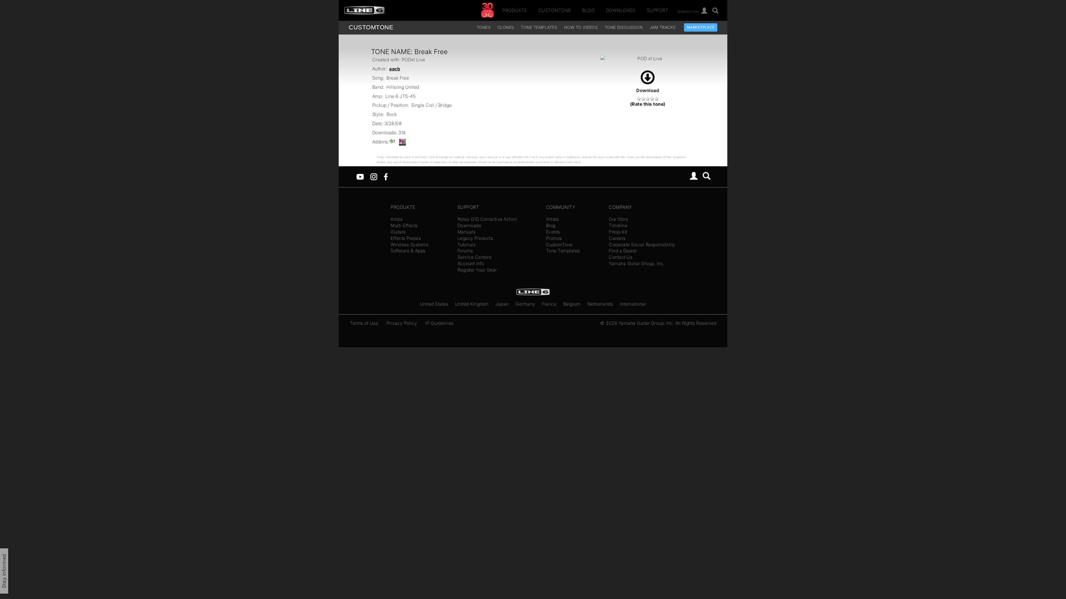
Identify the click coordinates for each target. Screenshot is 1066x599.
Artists (552, 219)
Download (647, 90)
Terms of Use (364, 323)
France (549, 304)
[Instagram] (373, 176)
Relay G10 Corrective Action (487, 219)
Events (553, 232)
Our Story (619, 219)
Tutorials (466, 244)
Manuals (466, 232)
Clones (505, 27)
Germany (525, 304)
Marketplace (701, 27)
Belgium (572, 304)
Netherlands (600, 304)
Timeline (618, 225)
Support (657, 10)
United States (434, 304)
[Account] (704, 11)
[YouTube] (360, 176)
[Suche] (715, 11)
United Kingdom (472, 304)
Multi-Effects (404, 225)
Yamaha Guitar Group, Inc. (637, 263)
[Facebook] (385, 176)
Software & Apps (408, 250)
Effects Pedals (406, 238)
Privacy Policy (401, 323)
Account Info (470, 263)
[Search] (706, 176)
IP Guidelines (439, 323)
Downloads (621, 10)
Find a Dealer (623, 250)
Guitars (398, 232)
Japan (502, 304)
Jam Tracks (663, 27)
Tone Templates (539, 27)
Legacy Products (475, 238)
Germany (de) (688, 11)
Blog (588, 10)
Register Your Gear (477, 270)
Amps (397, 219)
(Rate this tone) (647, 104)
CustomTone (554, 10)
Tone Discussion (624, 27)
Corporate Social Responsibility (642, 244)
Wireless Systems (409, 244)
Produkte (514, 10)
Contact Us (620, 257)
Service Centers (474, 257)
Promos (554, 238)
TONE (371, 27)
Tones (484, 27)
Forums (465, 250)
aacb (394, 69)
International (633, 304)
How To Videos (581, 27)
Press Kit (618, 232)
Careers (617, 238)
